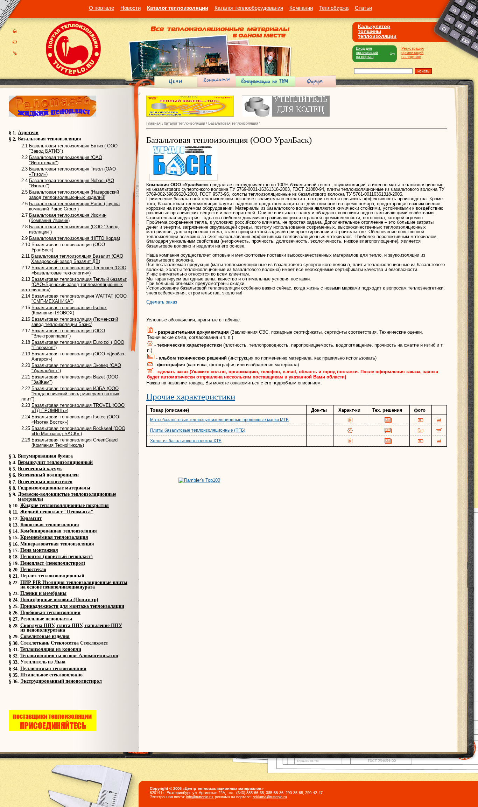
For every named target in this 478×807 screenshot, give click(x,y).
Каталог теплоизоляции (177, 8)
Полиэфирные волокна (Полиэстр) (59, 599)
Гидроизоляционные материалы (54, 488)
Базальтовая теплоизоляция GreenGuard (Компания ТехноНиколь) (74, 442)
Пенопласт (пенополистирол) (52, 563)
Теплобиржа (334, 8)
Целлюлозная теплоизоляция (53, 668)
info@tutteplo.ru (199, 797)
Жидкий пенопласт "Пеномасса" (56, 511)
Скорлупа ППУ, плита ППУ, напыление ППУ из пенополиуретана (71, 628)
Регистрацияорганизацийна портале (412, 52)
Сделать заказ (161, 302)
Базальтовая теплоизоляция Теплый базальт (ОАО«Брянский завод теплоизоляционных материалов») (74, 284)
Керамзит (31, 518)
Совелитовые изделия (45, 636)
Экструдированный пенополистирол (61, 681)
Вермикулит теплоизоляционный (55, 462)
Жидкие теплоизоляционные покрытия (64, 505)
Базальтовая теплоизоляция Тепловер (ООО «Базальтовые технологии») (78, 270)
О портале (101, 8)
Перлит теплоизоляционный (52, 575)
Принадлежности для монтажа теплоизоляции (72, 606)
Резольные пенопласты (46, 618)
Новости (130, 8)
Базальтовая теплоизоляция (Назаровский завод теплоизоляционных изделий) (74, 194)
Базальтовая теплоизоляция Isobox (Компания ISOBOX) (69, 310)
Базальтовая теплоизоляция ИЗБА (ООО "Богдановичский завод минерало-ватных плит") (70, 394)
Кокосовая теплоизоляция (49, 524)
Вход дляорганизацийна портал (367, 52)
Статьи (363, 8)
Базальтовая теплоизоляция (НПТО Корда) (74, 238)
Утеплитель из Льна (42, 662)
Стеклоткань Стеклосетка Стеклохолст (64, 643)
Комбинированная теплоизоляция (58, 531)
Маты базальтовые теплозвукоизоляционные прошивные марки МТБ (219, 420)
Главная (153, 123)
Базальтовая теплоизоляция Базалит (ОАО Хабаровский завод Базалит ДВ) (77, 258)
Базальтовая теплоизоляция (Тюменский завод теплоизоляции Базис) (74, 321)
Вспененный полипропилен (48, 475)
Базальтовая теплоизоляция (49, 138)
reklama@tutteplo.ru (270, 797)
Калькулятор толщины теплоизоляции (377, 31)
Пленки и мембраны (43, 593)
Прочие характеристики (190, 396)
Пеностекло (33, 569)
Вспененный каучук (40, 468)
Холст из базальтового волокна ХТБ (186, 441)
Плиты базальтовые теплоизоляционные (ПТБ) (197, 430)
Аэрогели (28, 132)
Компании (301, 8)
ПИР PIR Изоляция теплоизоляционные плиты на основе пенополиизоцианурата (73, 585)
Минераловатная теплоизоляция (57, 544)
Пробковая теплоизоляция (50, 612)
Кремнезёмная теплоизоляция (54, 537)
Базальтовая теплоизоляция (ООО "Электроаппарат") (68, 333)
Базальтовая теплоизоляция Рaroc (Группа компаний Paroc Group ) (74, 206)
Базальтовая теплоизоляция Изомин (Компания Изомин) (67, 218)
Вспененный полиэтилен (45, 481)
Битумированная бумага (45, 456)
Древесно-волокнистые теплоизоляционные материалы (67, 496)
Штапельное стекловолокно (51, 674)
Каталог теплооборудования (249, 8)
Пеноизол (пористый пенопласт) (56, 556)
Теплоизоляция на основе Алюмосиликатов (69, 655)
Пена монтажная (39, 550)
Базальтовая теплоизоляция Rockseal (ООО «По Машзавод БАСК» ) (78, 431)
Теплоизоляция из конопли (50, 649)
